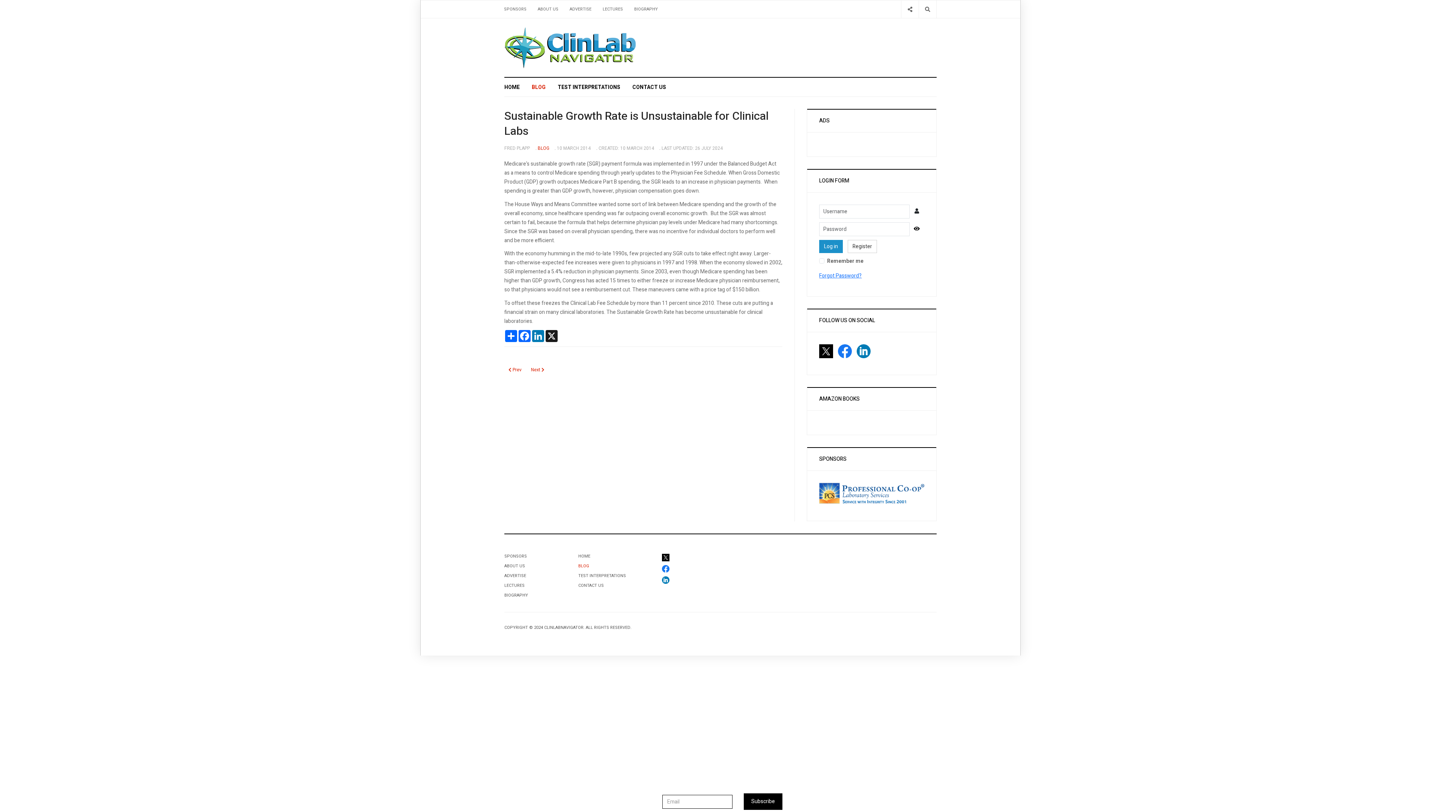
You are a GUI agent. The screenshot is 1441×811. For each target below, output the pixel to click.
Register (862, 246)
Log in (831, 246)
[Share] (910, 9)
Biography (646, 9)
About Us (548, 9)
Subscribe (763, 801)
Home (512, 87)
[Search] (927, 9)
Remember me (845, 261)
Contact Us (649, 87)
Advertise (580, 9)
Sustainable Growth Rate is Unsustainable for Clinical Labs (636, 124)
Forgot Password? (840, 276)
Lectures (613, 9)
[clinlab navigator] (570, 47)
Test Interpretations (589, 87)
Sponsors (515, 9)
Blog (539, 87)
